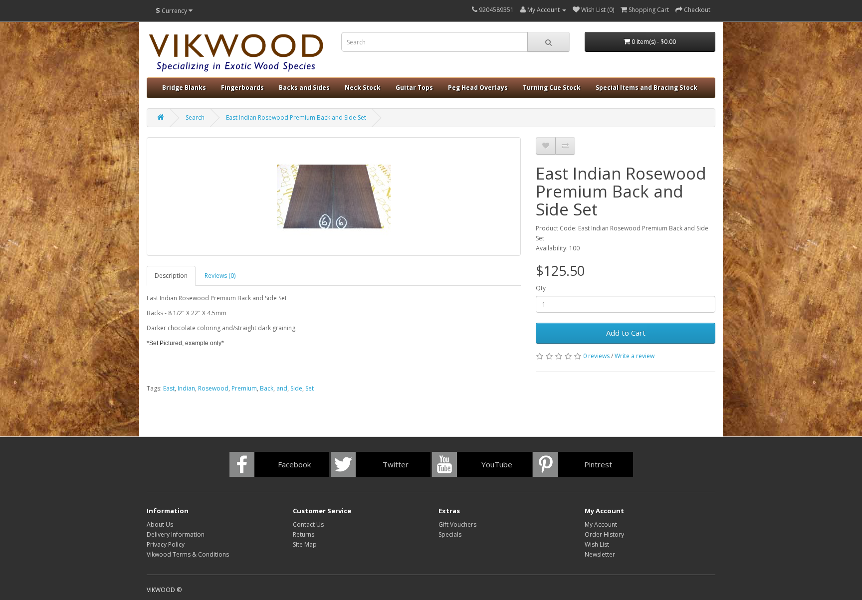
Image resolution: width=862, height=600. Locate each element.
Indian (186, 388)
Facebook (294, 464)
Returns (303, 534)
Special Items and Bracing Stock (646, 87)
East (169, 388)
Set (309, 388)
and (281, 388)
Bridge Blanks (184, 87)
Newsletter (600, 554)
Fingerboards (242, 87)
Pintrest (598, 464)
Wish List (597, 544)
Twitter (396, 464)
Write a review (634, 356)
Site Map (305, 544)
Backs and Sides (304, 87)
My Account (601, 524)
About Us (160, 524)
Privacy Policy (166, 544)
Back (266, 388)
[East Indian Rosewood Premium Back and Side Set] (334, 196)
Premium (244, 388)
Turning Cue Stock (552, 87)
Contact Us (308, 524)
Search (195, 117)
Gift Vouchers (457, 524)
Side (296, 388)
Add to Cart (626, 333)
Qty (541, 288)
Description (171, 275)
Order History (604, 534)
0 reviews (596, 356)
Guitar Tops (414, 87)
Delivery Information (176, 534)
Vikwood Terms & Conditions (188, 554)
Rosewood (213, 388)
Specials (449, 534)
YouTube (496, 464)
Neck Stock (363, 87)
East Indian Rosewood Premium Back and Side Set (296, 117)
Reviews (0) (220, 275)
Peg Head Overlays (478, 87)
